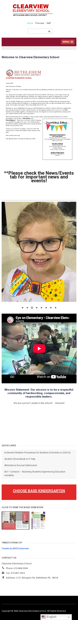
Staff (48, 23)
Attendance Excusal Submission (20, 465)
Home (30, 23)
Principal (39, 23)
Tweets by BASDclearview (15, 548)
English (51, 616)
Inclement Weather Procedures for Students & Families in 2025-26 (37, 452)
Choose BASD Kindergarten (39, 491)
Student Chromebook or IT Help (19, 459)
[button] (68, 41)
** (39, 176)
